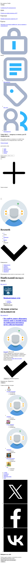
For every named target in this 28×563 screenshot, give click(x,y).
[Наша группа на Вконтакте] (15, 551)
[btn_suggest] (1, 159)
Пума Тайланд (10, 424)
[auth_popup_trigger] (8, 305)
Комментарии (7, 269)
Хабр (5, 149)
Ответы (5, 266)
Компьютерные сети (12, 298)
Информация (7, 265)
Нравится (6, 271)
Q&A (5, 150)
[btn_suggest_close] (3, 157)
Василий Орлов (11, 458)
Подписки (6, 270)
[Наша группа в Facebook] (15, 527)
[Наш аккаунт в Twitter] (15, 503)
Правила (6, 475)
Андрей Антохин (11, 391)
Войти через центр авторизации (8, 560)
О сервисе (6, 474)
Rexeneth (6, 351)
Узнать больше (4, 143)
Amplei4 (9, 416)
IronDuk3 (9, 449)
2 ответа (9, 301)
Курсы (5, 153)
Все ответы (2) (4, 315)
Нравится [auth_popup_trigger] (6, 378)
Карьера (6, 151)
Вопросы (6, 267)
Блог (5, 478)
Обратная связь (7, 476)
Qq (7, 467)
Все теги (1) (4, 284)
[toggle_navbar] (1, 199)
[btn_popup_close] (3, 383)
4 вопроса (9, 302)
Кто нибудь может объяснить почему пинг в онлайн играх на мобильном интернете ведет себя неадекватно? (15, 322)
